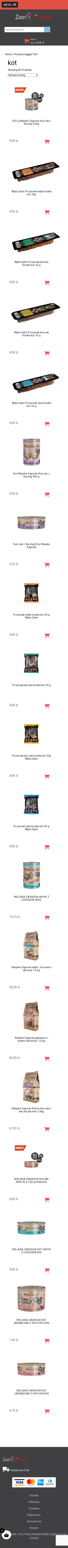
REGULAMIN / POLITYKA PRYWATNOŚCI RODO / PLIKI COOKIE (34, 1536)
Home (8, 54)
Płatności (34, 1502)
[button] (10, 5)
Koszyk (34, 1527)
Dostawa (34, 1508)
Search (47, 29)
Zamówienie (34, 1521)
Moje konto (34, 1514)
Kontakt (34, 1495)
